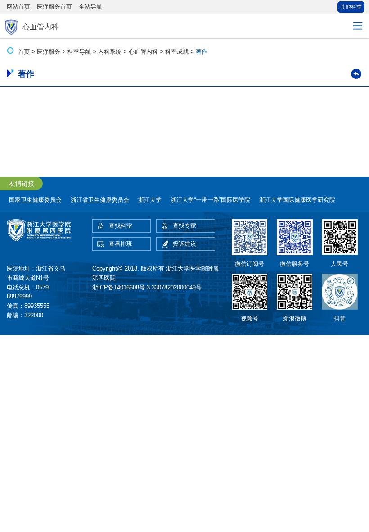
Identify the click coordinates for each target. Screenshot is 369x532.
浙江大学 (150, 200)
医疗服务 (48, 51)
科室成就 (177, 51)
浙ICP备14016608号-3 (121, 287)
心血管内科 (143, 51)
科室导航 (79, 51)
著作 (201, 51)
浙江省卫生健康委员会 (100, 200)
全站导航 (90, 6)
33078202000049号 (177, 287)
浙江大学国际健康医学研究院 (297, 200)
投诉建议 (184, 243)
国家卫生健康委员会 (35, 200)
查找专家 (184, 225)
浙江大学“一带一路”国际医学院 (210, 200)
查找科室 (120, 225)
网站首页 (18, 6)
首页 (24, 51)
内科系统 (110, 51)
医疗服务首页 (54, 6)
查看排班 (120, 243)
